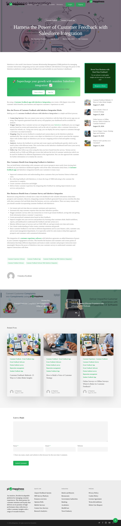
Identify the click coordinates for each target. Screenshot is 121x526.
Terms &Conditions (95, 502)
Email (47, 446)
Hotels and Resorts (68, 493)
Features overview (40, 499)
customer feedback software (16, 263)
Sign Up (50, 92)
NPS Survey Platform (41, 496)
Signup (80, 4)
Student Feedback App (16, 371)
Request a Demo (100, 86)
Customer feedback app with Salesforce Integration (32, 102)
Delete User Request (95, 505)
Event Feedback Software (17, 362)
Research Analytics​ (40, 511)
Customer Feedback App (68, 20)
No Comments (83, 39)
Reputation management (17, 368)
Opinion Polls (38, 502)
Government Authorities (70, 499)
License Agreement (95, 499)
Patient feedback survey (17, 365)
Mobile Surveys (39, 505)
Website (80, 446)
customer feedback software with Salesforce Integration (42, 263)
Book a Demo (39, 92)
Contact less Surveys (41, 508)
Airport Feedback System (42, 493)
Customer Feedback (51, 20)
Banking (64, 502)
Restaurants (65, 496)
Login (70, 4)
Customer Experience (89, 359)
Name (15, 446)
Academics (65, 505)
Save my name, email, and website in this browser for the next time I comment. (41, 455)
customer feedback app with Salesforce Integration (57, 259)
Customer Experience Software (16, 259)
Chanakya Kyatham (40, 39)
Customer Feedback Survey (91, 362)
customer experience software (31, 238)
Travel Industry (67, 511)
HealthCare (65, 508)
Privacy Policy (94, 493)
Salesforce (57, 125)
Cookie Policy (93, 496)
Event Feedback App (28, 359)
